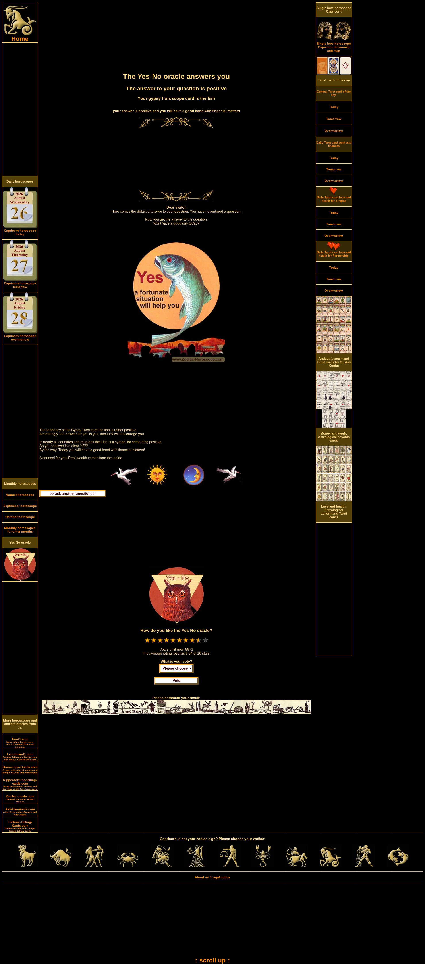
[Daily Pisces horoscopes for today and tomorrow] (398, 866)
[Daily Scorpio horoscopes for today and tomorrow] (263, 866)
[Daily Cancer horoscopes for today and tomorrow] (128, 866)
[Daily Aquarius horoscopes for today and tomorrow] (364, 866)
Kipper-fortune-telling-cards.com (20, 784)
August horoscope (20, 494)
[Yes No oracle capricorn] (20, 580)
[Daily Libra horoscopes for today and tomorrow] (229, 866)
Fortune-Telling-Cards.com (20, 826)
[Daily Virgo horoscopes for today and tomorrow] (196, 866)
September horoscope (20, 506)
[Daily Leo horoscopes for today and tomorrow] (162, 866)
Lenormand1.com (20, 756)
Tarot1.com (20, 742)
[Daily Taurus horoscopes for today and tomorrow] (61, 866)
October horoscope (20, 517)
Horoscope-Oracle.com (19, 769)
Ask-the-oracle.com (20, 811)
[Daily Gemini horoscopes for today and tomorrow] (94, 866)
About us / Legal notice (212, 877)
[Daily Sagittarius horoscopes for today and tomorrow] (297, 866)
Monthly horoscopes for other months (20, 529)
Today (333, 107)
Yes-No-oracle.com (20, 799)
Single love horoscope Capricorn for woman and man (334, 47)
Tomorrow (333, 119)
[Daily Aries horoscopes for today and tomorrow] (27, 866)
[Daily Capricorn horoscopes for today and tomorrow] (330, 866)
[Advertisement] (20, 109)
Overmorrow (334, 131)
